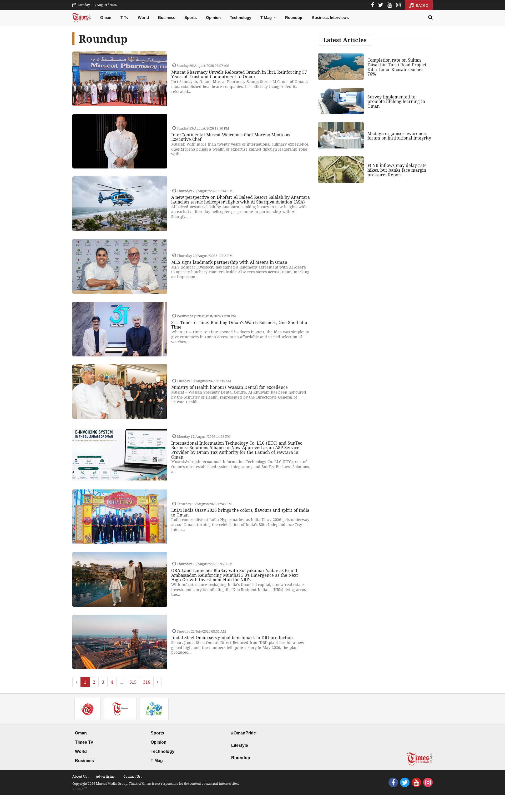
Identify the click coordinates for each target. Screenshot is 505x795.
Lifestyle (239, 745)
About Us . (80, 776)
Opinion (213, 17)
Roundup (293, 17)
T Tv (124, 17)
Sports (190, 17)
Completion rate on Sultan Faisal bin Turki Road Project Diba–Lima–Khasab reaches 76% (396, 67)
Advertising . (106, 776)
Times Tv (84, 742)
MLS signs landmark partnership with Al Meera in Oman (229, 262)
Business (166, 17)
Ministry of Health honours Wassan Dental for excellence (229, 387)
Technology (240, 17)
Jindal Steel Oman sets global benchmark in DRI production (232, 637)
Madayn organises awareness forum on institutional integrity (399, 136)
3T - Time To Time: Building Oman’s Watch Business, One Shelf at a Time (239, 325)
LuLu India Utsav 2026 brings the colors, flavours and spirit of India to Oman (240, 512)
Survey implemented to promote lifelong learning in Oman (396, 101)
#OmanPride (243, 733)
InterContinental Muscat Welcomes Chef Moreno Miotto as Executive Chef (230, 137)
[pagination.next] (157, 682)
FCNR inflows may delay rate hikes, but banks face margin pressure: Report (397, 169)
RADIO (421, 5)
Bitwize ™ (79, 788)
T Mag (157, 760)
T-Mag (266, 17)
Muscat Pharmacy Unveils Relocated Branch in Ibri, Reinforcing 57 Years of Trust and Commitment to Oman (239, 74)
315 (133, 682)
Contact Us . (132, 776)
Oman (105, 17)
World (143, 17)
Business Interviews (330, 17)
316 (146, 682)
